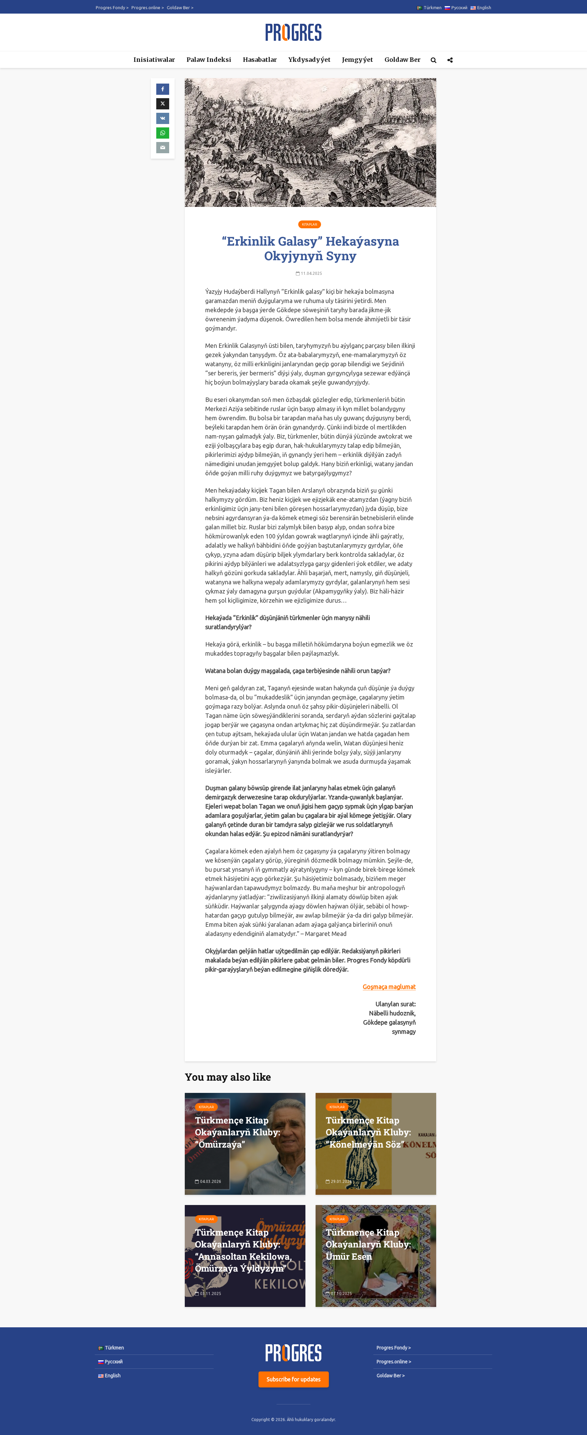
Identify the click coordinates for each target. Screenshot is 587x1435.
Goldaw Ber (403, 60)
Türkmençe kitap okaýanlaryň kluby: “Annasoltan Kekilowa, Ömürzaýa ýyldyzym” (243, 1250)
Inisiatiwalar (154, 60)
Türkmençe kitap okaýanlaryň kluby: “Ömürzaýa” (237, 1132)
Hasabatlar (260, 60)
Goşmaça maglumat (389, 986)
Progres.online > (147, 7)
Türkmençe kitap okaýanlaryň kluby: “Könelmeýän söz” (368, 1132)
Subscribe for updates (294, 1379)
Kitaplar (309, 224)
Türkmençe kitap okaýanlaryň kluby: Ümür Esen (368, 1244)
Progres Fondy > (112, 7)
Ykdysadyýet (309, 60)
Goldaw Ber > (180, 7)
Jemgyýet (357, 60)
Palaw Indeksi (208, 60)
